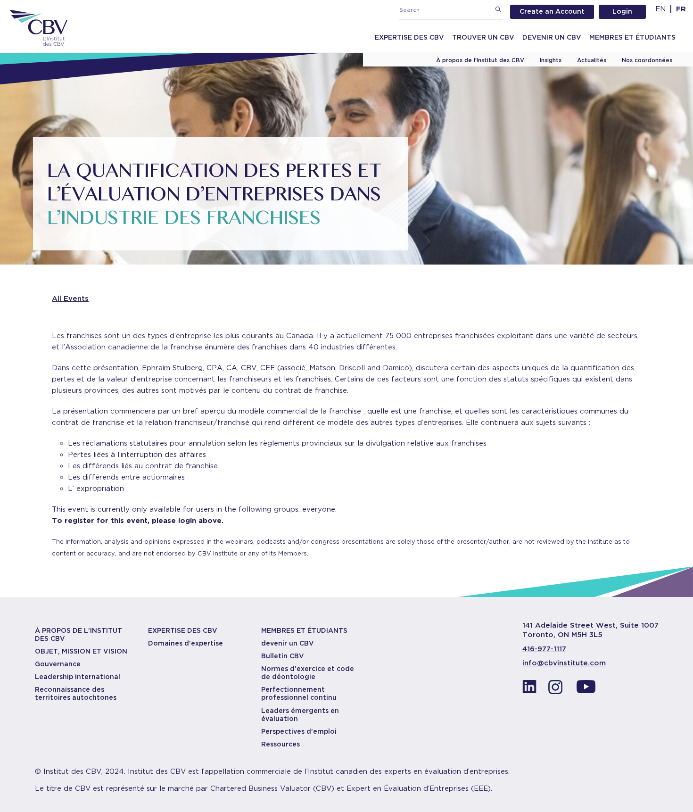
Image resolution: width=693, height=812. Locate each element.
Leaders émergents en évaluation (300, 714)
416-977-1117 (544, 649)
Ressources (280, 744)
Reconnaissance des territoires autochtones (75, 693)
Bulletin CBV (282, 656)
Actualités (591, 60)
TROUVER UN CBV (483, 37)
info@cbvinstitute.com (564, 663)
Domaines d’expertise (185, 643)
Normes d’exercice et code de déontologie (307, 672)
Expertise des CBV (409, 37)
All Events (70, 298)
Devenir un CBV (551, 37)
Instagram (557, 689)
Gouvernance (58, 664)
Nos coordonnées (647, 60)
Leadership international (77, 676)
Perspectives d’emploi (299, 731)
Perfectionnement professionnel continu (299, 693)
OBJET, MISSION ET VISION (81, 651)
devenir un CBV (287, 643)
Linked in (529, 689)
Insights (550, 60)
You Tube (586, 689)
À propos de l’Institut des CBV (480, 60)
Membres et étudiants (632, 37)
